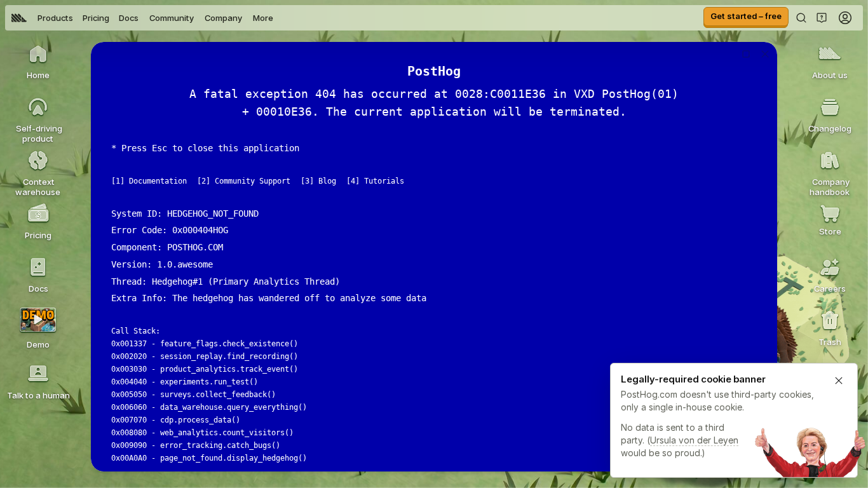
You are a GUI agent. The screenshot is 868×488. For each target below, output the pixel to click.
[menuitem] (19, 18)
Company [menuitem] (223, 18)
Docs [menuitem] (129, 18)
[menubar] (142, 18)
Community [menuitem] (171, 18)
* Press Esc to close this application (205, 148)
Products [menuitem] (55, 18)
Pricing (96, 18)
